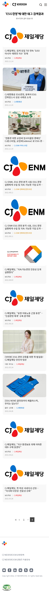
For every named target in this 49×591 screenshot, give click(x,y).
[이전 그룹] (16, 519)
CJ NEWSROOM (6, 4)
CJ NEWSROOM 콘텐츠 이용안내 (16, 559)
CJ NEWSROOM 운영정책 (13, 554)
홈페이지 (31, 570)
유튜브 (4, 570)
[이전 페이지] (19, 519)
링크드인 (15, 570)
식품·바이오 (9, 364)
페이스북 (9, 570)
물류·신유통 (9, 408)
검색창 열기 (40, 4)
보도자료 (8, 58)
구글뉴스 (26, 570)
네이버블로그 (20, 570)
